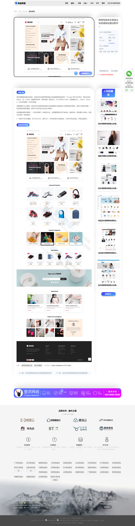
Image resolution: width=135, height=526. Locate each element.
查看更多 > (108, 294)
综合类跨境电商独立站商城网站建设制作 (109, 124)
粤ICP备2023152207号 (37, 520)
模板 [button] (45, 503)
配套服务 (79, 445)
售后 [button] (53, 503)
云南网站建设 (104, 472)
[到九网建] (20, 3)
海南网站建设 (67, 463)
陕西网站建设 (55, 472)
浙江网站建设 (30, 463)
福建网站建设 (43, 463)
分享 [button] (85, 3)
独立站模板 (114, 71)
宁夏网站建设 (43, 467)
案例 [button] (72, 3)
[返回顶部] (131, 90)
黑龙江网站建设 (18, 469)
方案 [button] (79, 3)
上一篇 (35, 373)
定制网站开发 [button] (81, 499)
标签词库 (89, 520)
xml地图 (101, 520)
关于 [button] (97, 3)
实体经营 (27, 445)
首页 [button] (66, 3)
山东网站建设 (79, 463)
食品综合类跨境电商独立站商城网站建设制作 (109, 221)
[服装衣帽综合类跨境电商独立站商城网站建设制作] (108, 142)
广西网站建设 (92, 472)
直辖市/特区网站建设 (55, 478)
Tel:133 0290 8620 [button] (114, 3)
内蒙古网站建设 (30, 469)
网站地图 (95, 520)
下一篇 (73, 373)
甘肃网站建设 (55, 467)
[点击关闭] (132, 69)
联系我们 (107, 507)
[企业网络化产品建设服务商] (67, 393)
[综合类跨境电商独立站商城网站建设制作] (108, 109)
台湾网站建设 (43, 477)
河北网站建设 (92, 463)
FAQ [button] (92, 3)
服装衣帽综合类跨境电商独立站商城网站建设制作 (109, 156)
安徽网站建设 (79, 472)
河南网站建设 (43, 472)
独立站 (25, 11)
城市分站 (83, 520)
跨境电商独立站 (103, 71)
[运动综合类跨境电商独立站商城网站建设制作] (108, 239)
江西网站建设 (104, 467)
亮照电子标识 (75, 520)
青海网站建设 (116, 472)
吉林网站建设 (116, 463)
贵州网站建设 (79, 467)
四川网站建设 (67, 467)
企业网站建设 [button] (72, 499)
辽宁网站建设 (104, 463)
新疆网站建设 (30, 477)
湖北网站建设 (116, 467)
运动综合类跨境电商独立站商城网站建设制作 (109, 253)
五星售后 (53, 445)
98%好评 (105, 445)
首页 (20, 11)
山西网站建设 (67, 472)
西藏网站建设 (18, 477)
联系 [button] (103, 3)
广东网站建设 (18, 463)
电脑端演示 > (85, 73)
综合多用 (32, 11)
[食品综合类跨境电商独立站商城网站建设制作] (108, 206)
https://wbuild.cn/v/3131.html (61, 365)
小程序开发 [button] (89, 498)
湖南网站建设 (92, 467)
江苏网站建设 (55, 463)
